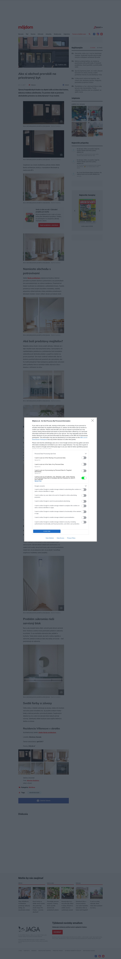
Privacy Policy (71, 538)
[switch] (83, 457)
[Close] (93, 421)
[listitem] (60, 454)
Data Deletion (50, 538)
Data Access (60, 538)
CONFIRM (46, 531)
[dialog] (60, 479)
